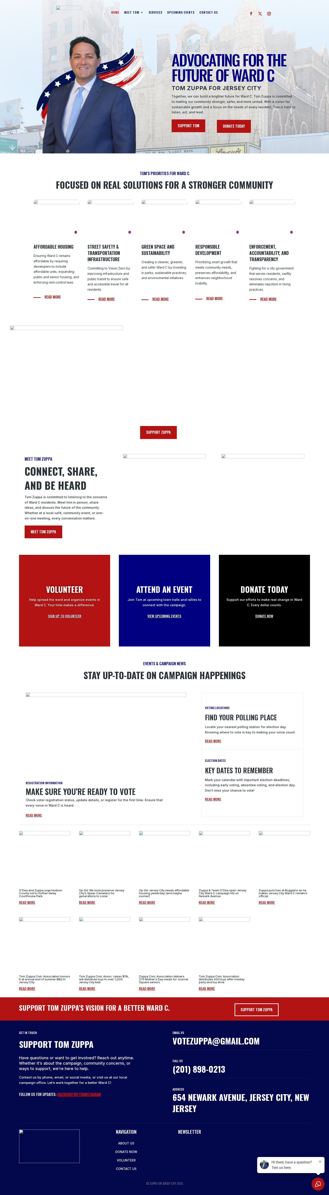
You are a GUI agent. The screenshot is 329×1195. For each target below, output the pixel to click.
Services (155, 13)
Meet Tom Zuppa (43, 531)
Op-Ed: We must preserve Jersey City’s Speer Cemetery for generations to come (101, 893)
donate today (234, 126)
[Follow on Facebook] (251, 13)
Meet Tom (131, 13)
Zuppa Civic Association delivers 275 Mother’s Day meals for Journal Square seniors (163, 979)
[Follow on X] (260, 13)
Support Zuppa (158, 432)
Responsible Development (208, 249)
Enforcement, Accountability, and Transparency (269, 253)
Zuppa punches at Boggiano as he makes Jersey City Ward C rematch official (283, 893)
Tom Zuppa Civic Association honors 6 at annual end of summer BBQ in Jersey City (44, 979)
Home (115, 13)
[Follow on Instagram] (269, 13)
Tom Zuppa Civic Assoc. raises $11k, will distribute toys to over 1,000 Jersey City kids (104, 979)
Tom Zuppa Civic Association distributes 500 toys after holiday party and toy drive (221, 979)
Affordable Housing (53, 246)
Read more (53, 297)
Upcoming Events (180, 13)
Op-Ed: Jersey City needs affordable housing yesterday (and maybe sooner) (164, 893)
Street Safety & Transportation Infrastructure (104, 253)
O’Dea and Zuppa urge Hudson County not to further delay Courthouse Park (40, 893)
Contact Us (208, 13)
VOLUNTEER (126, 1160)
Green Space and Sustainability (157, 249)
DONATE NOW (126, 1152)
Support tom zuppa (257, 1009)
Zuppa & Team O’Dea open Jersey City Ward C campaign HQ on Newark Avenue (222, 893)
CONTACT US (126, 1169)
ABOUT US (126, 1143)
